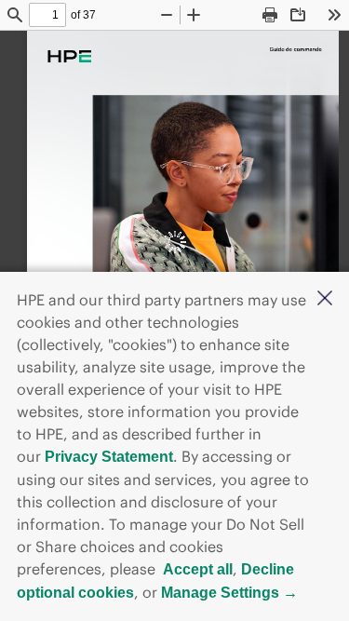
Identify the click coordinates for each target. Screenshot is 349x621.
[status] (47, 15)
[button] (324, 299)
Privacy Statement (109, 457)
